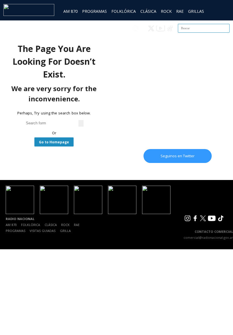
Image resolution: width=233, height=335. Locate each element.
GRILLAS (196, 11)
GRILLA (65, 231)
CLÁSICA (148, 11)
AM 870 (70, 11)
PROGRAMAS (94, 11)
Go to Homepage (54, 142)
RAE (180, 11)
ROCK (166, 11)
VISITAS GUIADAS (42, 231)
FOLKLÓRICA (123, 11)
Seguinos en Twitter (178, 155)
